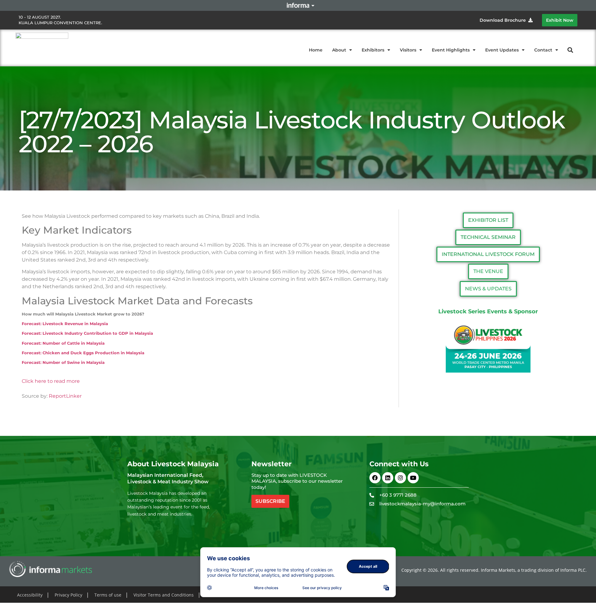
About (339, 50)
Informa (298, 5)
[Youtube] (413, 477)
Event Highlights (451, 50)
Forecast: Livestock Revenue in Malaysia (65, 323)
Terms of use (107, 595)
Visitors (408, 50)
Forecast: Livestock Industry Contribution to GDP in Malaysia (87, 333)
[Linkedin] (387, 477)
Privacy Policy (68, 595)
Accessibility (30, 595)
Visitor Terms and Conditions (163, 595)
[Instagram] (400, 477)
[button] (570, 50)
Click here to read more (51, 381)
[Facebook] (375, 477)
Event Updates (502, 50)
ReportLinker (65, 396)
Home (316, 50)
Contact (543, 50)
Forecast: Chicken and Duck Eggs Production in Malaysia (83, 352)
